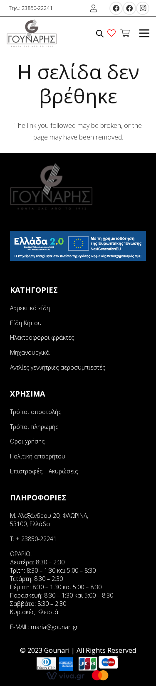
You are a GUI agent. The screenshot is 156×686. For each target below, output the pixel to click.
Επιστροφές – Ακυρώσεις (44, 471)
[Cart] (125, 33)
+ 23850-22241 (36, 539)
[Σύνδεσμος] (32, 33)
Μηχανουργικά (30, 352)
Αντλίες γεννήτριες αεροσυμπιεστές (57, 367)
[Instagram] (142, 8)
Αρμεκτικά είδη (30, 308)
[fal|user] (95, 8)
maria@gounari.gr (54, 627)
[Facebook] (116, 8)
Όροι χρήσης (27, 441)
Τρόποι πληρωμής (34, 427)
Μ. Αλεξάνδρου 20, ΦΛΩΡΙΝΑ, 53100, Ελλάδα (49, 520)
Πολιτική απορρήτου (37, 456)
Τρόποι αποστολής (35, 412)
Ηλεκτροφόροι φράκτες (42, 337)
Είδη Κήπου (26, 323)
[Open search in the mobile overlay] (100, 33)
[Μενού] (144, 33)
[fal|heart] (113, 33)
